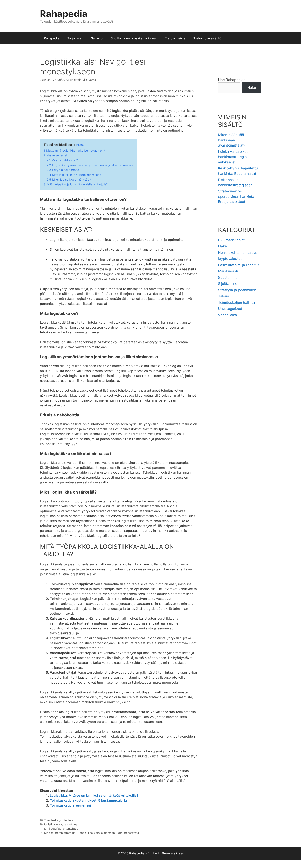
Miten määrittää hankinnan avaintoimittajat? (231, 140)
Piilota (80, 145)
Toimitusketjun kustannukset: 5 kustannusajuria (88, 800)
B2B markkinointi (232, 240)
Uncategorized (230, 309)
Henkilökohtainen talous (238, 252)
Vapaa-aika (227, 315)
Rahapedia (63, 13)
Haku (251, 87)
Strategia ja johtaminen (237, 290)
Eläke (222, 246)
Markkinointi (228, 271)
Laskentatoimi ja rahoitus (238, 265)
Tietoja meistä (175, 38)
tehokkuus (70, 824)
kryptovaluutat (230, 259)
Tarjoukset (75, 38)
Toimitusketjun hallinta (59, 820)
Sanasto (97, 38)
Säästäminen (229, 277)
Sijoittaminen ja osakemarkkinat (134, 38)
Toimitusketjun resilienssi (70, 805)
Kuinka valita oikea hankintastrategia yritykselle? (233, 157)
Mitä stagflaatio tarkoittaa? (62, 828)
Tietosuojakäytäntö (207, 38)
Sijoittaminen (228, 284)
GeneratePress (173, 853)
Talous (223, 296)
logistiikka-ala (53, 824)
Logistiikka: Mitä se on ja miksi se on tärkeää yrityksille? (94, 795)
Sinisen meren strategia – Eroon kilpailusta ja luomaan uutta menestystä (91, 832)
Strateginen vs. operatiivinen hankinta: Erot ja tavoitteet (236, 196)
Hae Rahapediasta (233, 80)
